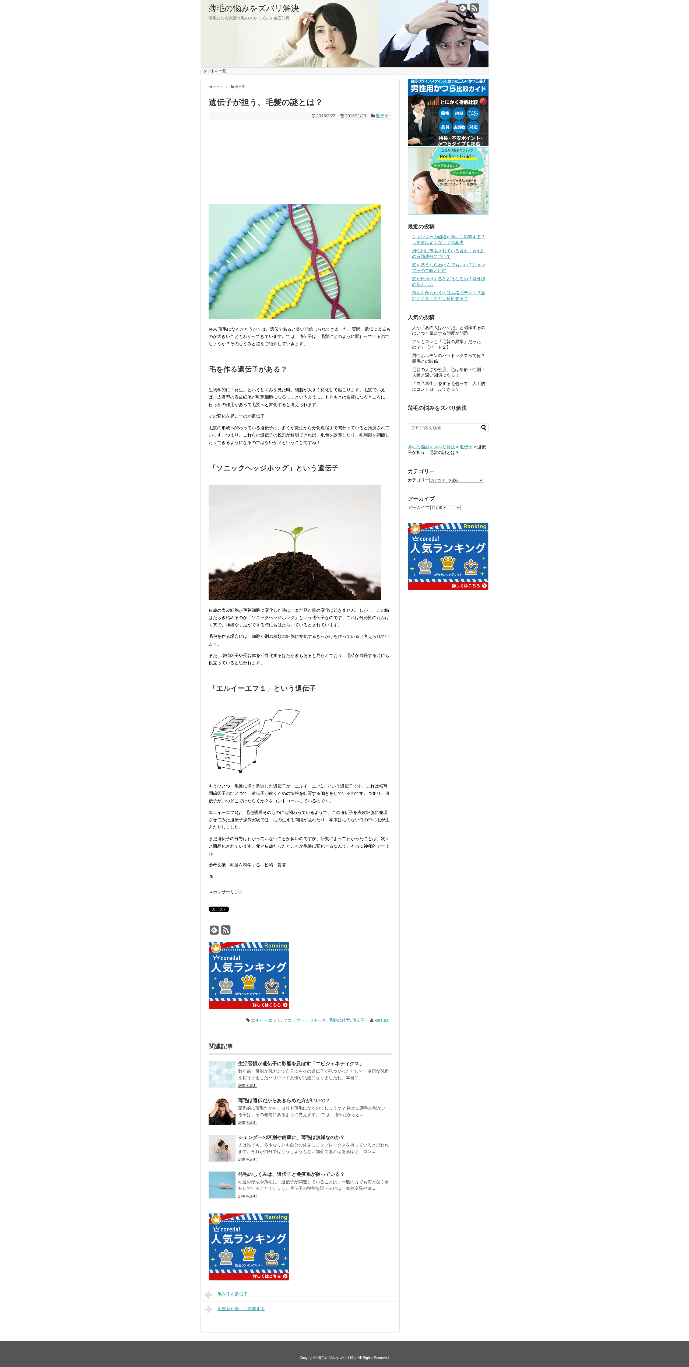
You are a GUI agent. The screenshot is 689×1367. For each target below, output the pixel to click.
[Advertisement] (300, 162)
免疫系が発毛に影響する (241, 1308)
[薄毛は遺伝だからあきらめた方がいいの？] (222, 1112)
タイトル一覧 (214, 71)
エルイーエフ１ (266, 1020)
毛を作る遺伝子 (232, 1294)
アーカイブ (418, 507)
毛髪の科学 (339, 1020)
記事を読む (247, 1085)
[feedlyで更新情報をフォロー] (463, 10)
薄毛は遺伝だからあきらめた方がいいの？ (284, 1100)
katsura (382, 1020)
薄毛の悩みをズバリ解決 (254, 8)
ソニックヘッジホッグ (304, 1020)
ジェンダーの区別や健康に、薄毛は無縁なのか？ (291, 1137)
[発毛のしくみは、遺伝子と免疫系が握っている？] (222, 1186)
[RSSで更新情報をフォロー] (474, 10)
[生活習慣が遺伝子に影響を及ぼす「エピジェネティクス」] (222, 1075)
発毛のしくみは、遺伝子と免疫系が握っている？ (291, 1174)
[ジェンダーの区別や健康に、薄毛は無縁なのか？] (222, 1149)
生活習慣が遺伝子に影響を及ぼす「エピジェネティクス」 (301, 1063)
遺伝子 (382, 116)
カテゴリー (418, 480)
